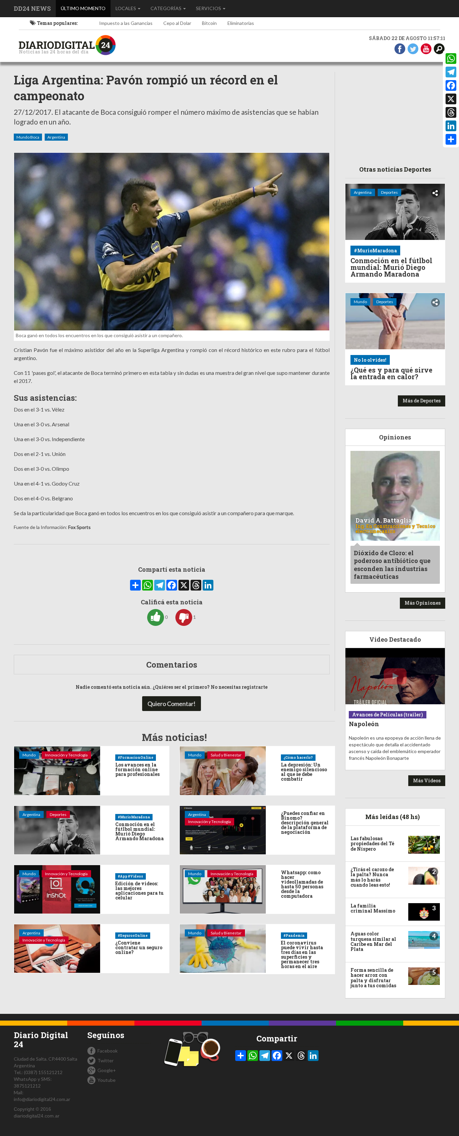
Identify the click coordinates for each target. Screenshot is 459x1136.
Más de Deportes (422, 400)
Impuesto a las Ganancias (126, 23)
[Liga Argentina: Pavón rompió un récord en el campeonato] (171, 241)
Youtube (106, 1080)
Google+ (106, 1070)
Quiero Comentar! (172, 703)
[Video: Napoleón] (395, 676)
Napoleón (364, 724)
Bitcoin (209, 23)
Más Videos (427, 780)
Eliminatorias (240, 23)
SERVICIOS (209, 8)
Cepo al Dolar (177, 23)
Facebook (107, 1051)
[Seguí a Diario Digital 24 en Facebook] (399, 48)
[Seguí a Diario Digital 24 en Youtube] (426, 48)
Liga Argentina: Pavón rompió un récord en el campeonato (146, 88)
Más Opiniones (423, 603)
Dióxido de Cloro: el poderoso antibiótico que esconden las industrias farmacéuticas (392, 564)
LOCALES (126, 8)
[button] (439, 48)
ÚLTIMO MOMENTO (86, 8)
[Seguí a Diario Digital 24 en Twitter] (413, 48)
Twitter (105, 1060)
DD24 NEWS (32, 8)
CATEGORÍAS (166, 8)
